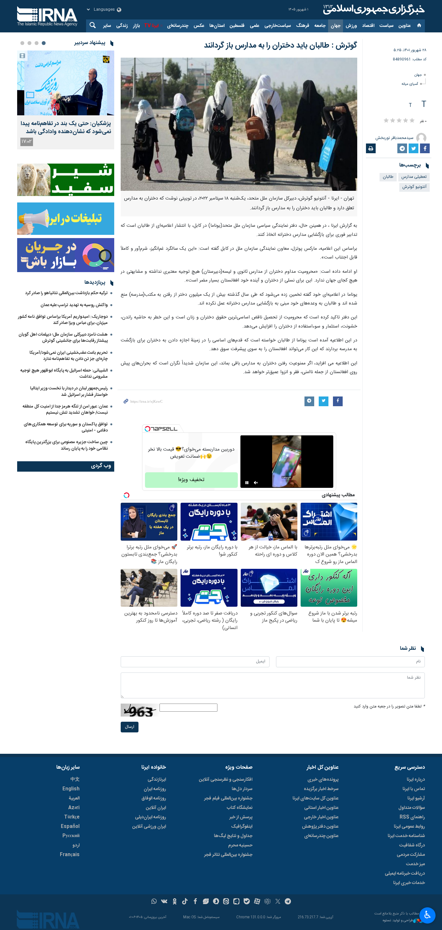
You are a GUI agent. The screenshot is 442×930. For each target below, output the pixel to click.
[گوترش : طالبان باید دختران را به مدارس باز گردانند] (239, 124)
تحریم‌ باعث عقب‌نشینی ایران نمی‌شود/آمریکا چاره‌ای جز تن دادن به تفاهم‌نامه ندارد (68, 355)
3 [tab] (29, 43)
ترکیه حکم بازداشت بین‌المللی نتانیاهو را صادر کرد (66, 293)
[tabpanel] (65, 100)
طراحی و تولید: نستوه (398, 921)
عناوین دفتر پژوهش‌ (320, 827)
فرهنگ (302, 26)
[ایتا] (226, 902)
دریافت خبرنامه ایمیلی (405, 874)
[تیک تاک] (185, 902)
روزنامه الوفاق (153, 798)
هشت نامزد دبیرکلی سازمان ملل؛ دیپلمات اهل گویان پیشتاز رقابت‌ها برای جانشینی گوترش (63, 337)
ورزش (351, 26)
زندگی (122, 26)
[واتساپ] (154, 902)
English (71, 789)
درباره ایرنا (416, 780)
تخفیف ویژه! (191, 480)
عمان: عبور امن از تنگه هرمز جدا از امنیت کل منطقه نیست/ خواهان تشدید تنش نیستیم (65, 409)
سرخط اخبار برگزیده (321, 789)
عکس (198, 26)
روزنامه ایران (155, 789)
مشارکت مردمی (411, 855)
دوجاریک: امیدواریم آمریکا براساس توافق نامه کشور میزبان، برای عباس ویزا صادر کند (63, 320)
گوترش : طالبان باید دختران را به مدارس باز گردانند (280, 45)
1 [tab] (44, 43)
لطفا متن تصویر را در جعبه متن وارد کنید (389, 707)
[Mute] (256, 483)
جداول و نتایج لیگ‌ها (233, 836)
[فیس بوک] (195, 902)
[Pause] (247, 483)
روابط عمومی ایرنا (409, 827)
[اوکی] (174, 902)
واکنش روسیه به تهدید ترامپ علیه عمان (74, 305)
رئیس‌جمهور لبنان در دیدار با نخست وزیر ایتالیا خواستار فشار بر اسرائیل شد (69, 391)
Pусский (71, 836)
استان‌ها (217, 26)
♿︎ (427, 915)
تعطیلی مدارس (414, 177)
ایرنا (373, 9)
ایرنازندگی (157, 780)
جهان (335, 26)
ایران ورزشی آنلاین (149, 827)
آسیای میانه (410, 84)
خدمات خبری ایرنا (409, 883)
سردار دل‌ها (242, 789)
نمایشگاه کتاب (239, 808)
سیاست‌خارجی (277, 26)
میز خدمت (415, 864)
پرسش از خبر (240, 817)
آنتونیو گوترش (414, 187)
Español (70, 827)
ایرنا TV (151, 26)
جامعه (320, 26)
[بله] (246, 902)
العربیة (74, 798)
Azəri (74, 808)
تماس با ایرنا (414, 789)
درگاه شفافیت (412, 845)
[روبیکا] (267, 902)
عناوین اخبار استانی (321, 808)
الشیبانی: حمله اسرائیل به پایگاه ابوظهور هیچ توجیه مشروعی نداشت (64, 373)
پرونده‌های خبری (322, 780)
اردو (76, 845)
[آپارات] (257, 902)
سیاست (386, 26)
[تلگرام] (288, 902)
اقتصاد (368, 26)
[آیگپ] (236, 902)
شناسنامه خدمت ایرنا (406, 836)
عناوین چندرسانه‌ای (321, 836)
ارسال (129, 727)
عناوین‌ (405, 26)
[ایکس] (277, 902)
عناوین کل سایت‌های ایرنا (315, 798)
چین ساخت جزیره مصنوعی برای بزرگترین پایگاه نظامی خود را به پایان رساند (66, 445)
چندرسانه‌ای (177, 26)
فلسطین (237, 26)
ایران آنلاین (156, 808)
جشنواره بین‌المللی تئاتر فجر (228, 855)
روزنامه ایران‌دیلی (150, 817)
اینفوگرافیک (241, 827)
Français (70, 855)
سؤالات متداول (411, 808)
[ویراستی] (205, 902)
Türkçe (72, 817)
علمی (254, 26)
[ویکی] (164, 902)
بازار (136, 26)
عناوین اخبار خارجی (321, 817)
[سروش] (216, 902)
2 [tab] (37, 43)
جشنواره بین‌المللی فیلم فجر (228, 798)
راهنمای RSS (412, 817)
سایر (107, 26)
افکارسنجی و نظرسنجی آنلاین (225, 780)
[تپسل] (147, 429)
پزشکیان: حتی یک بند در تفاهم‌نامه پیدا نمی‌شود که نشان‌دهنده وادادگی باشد (66, 128)
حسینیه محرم (240, 845)
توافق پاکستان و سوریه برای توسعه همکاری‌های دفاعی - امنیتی (66, 427)
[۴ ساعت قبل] (65, 83)
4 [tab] (22, 43)
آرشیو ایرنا (416, 798)
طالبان (388, 177)
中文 (75, 780)
